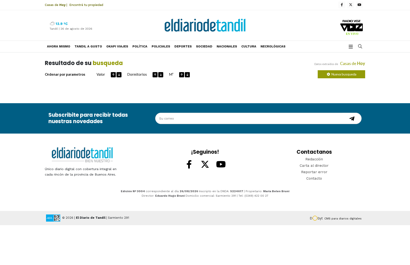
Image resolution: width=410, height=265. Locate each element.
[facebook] (341, 4)
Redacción (314, 159)
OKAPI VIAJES (117, 46)
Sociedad (204, 46)
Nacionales (227, 46)
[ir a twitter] (205, 165)
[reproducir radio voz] (351, 28)
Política (139, 46)
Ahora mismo (58, 46)
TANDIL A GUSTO (88, 46)
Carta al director (314, 165)
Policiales (161, 46)
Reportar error (314, 172)
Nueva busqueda (343, 74)
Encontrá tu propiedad (86, 5)
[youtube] (359, 4)
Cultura (248, 46)
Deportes (183, 46)
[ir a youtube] (221, 165)
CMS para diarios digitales (343, 218)
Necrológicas (273, 46)
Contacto (314, 178)
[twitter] (350, 4)
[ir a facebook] (189, 165)
